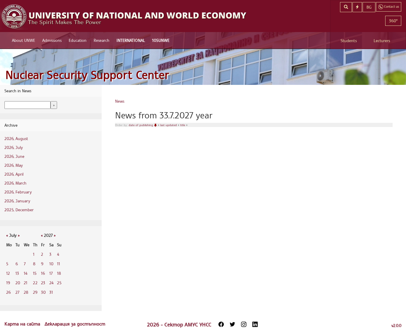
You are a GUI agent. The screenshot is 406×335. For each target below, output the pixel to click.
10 (51, 263)
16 (43, 273)
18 (59, 273)
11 (58, 263)
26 (8, 292)
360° (393, 20)
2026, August (16, 138)
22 (35, 282)
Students (349, 40)
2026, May (13, 165)
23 (43, 282)
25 (59, 282)
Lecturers (382, 40)
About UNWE (23, 40)
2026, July (13, 147)
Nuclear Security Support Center (87, 74)
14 (25, 273)
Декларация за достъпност (75, 324)
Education (77, 40)
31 (51, 292)
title (183, 125)
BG (369, 6)
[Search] (346, 7)
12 (8, 273)
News (119, 101)
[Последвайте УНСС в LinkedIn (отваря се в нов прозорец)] (255, 324)
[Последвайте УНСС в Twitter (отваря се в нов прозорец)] (232, 324)
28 (26, 292)
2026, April (13, 174)
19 (8, 282)
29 (35, 292)
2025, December (19, 209)
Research (101, 40)
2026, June (14, 156)
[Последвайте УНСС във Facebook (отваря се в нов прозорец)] (221, 324)
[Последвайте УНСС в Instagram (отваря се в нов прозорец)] (244, 324)
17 (51, 273)
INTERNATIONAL (131, 40)
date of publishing (141, 125)
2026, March (15, 182)
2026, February (18, 191)
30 (43, 292)
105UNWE (160, 40)
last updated (169, 125)
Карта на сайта (23, 324)
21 (25, 282)
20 (17, 282)
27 (17, 292)
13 (17, 273)
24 (51, 282)
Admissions (52, 40)
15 (35, 273)
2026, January (17, 200)
